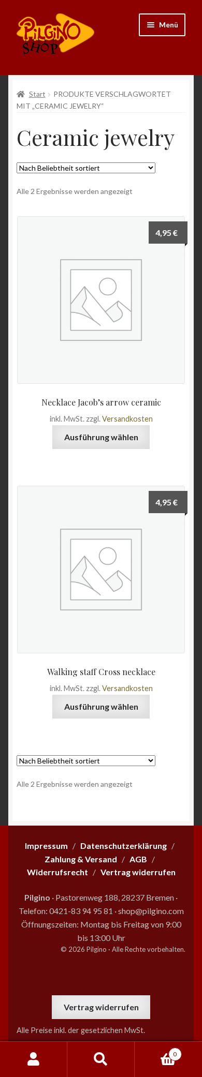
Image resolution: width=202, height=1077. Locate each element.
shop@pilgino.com (151, 911)
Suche (101, 1059)
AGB (138, 859)
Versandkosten (127, 418)
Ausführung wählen (101, 437)
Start (37, 93)
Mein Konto (33, 1059)
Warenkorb (156, 1050)
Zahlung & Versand (81, 859)
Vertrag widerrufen (101, 1007)
